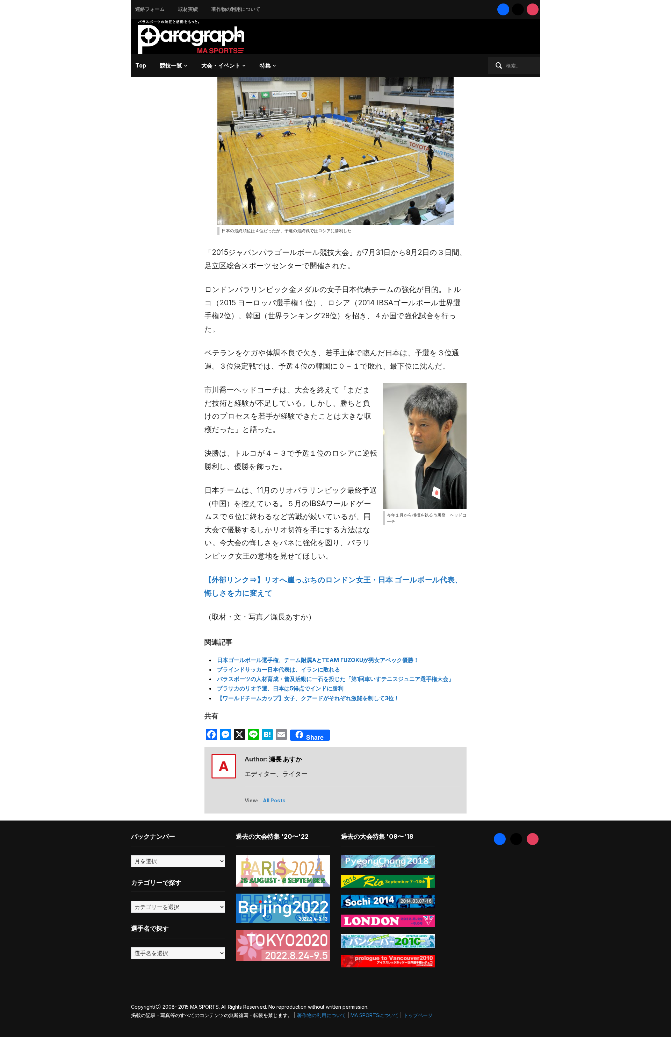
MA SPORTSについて (375, 1015)
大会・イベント (220, 65)
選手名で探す (150, 928)
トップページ (418, 1015)
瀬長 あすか (285, 759)
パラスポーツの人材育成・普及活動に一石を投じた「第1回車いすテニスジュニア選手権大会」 (335, 678)
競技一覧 (171, 65)
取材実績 (188, 9)
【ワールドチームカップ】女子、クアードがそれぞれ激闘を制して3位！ (308, 698)
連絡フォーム (150, 9)
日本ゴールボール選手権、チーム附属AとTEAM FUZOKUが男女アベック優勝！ (318, 659)
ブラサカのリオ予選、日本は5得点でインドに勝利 (280, 688)
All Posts (274, 800)
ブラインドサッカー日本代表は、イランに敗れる (278, 669)
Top (140, 65)
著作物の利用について (235, 9)
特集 (265, 65)
